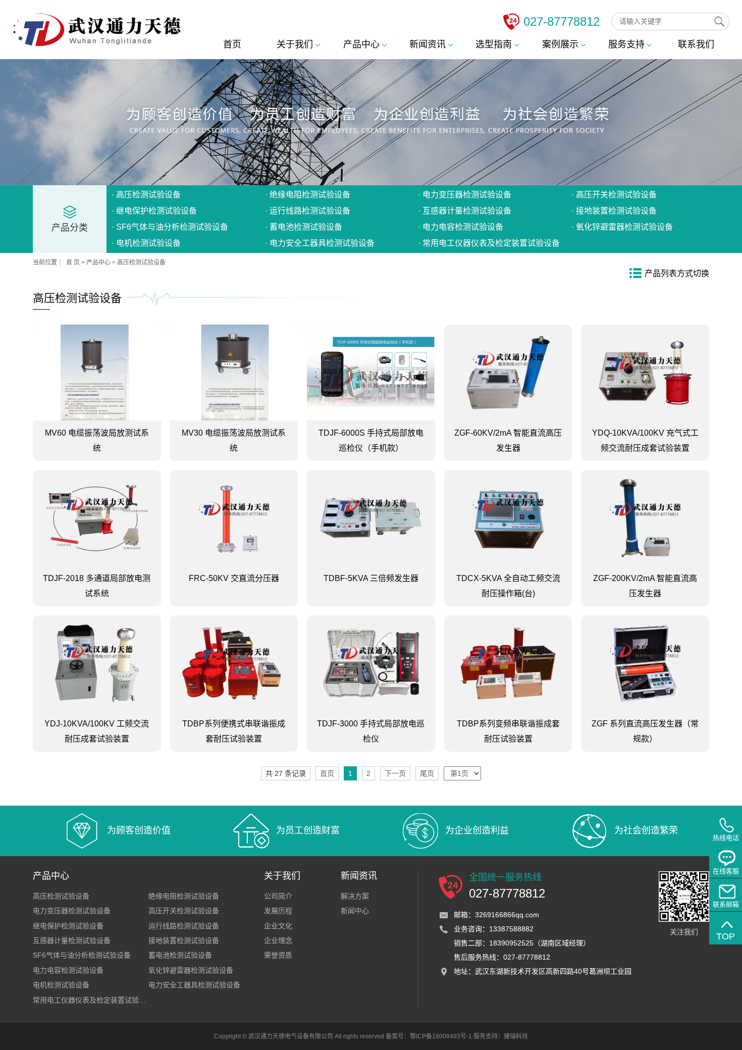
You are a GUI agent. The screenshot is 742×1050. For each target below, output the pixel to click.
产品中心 (362, 44)
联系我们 (696, 44)
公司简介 (278, 896)
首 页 (73, 262)
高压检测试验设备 (141, 262)
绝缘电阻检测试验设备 (183, 896)
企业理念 (278, 940)
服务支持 (627, 44)
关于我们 (296, 44)
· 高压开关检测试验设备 (614, 194)
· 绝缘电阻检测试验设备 (307, 194)
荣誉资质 (278, 955)
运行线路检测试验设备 (183, 926)
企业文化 (278, 926)
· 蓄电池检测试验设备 (303, 227)
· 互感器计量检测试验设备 (464, 210)
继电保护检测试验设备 (68, 926)
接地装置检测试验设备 (183, 940)
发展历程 (278, 911)
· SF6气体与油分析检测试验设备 (170, 227)
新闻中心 (355, 911)
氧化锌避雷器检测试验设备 (190, 970)
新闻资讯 (428, 44)
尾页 (427, 773)
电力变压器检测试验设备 (72, 911)
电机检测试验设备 (61, 985)
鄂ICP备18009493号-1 (441, 1036)
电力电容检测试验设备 (68, 970)
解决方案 (355, 896)
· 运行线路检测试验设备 (307, 210)
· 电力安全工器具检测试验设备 (320, 243)
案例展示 (561, 44)
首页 (232, 44)
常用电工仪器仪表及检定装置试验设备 (93, 1000)
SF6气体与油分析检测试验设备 (82, 955)
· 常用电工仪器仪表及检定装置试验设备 (489, 243)
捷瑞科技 (516, 1036)
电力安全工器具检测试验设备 (194, 985)
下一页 (395, 773)
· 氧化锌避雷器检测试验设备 (622, 227)
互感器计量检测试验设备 (72, 940)
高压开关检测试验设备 (183, 911)
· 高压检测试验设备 (146, 194)
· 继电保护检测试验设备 (154, 210)
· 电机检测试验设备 (146, 243)
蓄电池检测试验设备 (180, 955)
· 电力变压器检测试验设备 (464, 194)
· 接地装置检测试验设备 (614, 210)
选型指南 (494, 44)
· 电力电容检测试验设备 (460, 227)
